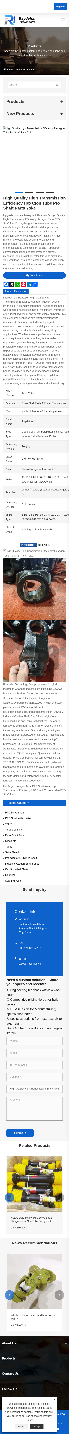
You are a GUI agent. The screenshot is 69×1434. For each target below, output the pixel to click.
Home (10, 69)
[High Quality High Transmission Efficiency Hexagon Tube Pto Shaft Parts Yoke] (34, 130)
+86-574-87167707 (30, 948)
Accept (36, 1426)
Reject (21, 1426)
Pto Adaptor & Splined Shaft (21, 858)
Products (20, 69)
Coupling (10, 875)
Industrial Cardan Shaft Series (22, 863)
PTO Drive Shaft (14, 812)
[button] (9, 1197)
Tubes (32, 69)
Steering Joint (13, 880)
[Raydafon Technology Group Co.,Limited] (20, 19)
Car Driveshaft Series (17, 869)
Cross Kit (10, 841)
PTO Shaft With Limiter (18, 818)
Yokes (8, 824)
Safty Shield (12, 852)
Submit (20, 1133)
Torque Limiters (14, 829)
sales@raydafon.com (31, 963)
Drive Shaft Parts (14, 835)
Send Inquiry (36, 275)
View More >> (39, 1277)
